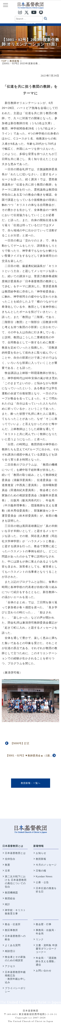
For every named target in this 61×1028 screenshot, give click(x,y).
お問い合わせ (43, 970)
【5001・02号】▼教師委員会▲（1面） (29, 755)
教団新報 (26, 783)
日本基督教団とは (12, 845)
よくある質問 (12, 945)
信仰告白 (10, 858)
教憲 (7, 864)
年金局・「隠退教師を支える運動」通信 (46, 961)
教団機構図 (11, 892)
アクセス (10, 966)
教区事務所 (11, 930)
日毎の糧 (41, 870)
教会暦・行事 (43, 924)
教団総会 (10, 898)
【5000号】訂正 (20, 743)
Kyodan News (44, 876)
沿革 (7, 870)
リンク (40, 939)
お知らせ (41, 853)
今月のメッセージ (46, 864)
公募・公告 (42, 882)
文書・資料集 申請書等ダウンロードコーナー (46, 948)
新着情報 (38, 845)
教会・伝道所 (12, 924)
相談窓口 (10, 951)
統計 (7, 904)
